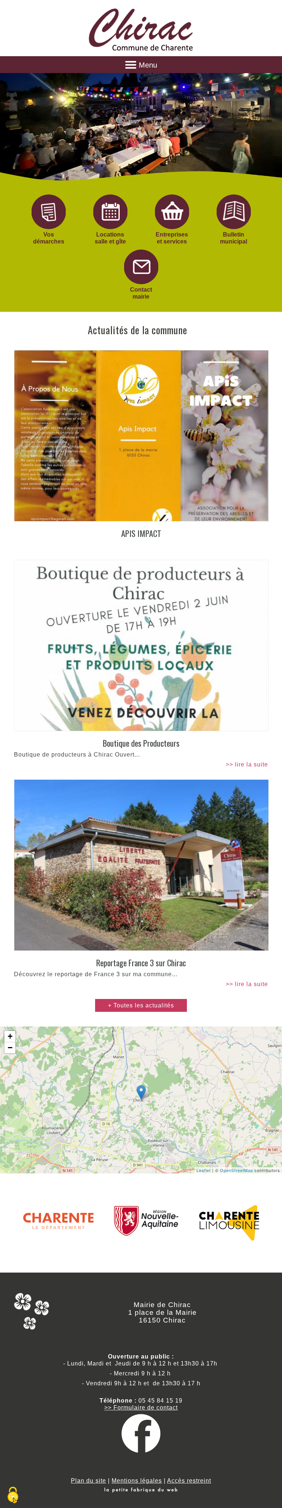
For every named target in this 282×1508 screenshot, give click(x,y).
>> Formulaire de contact (141, 1407)
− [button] (10, 1047)
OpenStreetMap (236, 1170)
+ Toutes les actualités (141, 1005)
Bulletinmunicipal (233, 238)
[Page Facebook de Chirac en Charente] (141, 1450)
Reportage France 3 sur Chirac (141, 962)
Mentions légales (137, 1481)
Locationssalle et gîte (110, 238)
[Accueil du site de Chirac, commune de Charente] (141, 51)
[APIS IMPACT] (141, 436)
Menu (148, 65)
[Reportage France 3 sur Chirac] (141, 865)
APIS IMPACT (141, 533)
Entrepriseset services (172, 238)
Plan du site (88, 1481)
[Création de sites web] (141, 1490)
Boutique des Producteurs (141, 743)
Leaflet (203, 1170)
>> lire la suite (247, 764)
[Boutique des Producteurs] (141, 645)
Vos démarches (48, 238)
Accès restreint (189, 1481)
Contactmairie (141, 293)
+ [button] (10, 1036)
